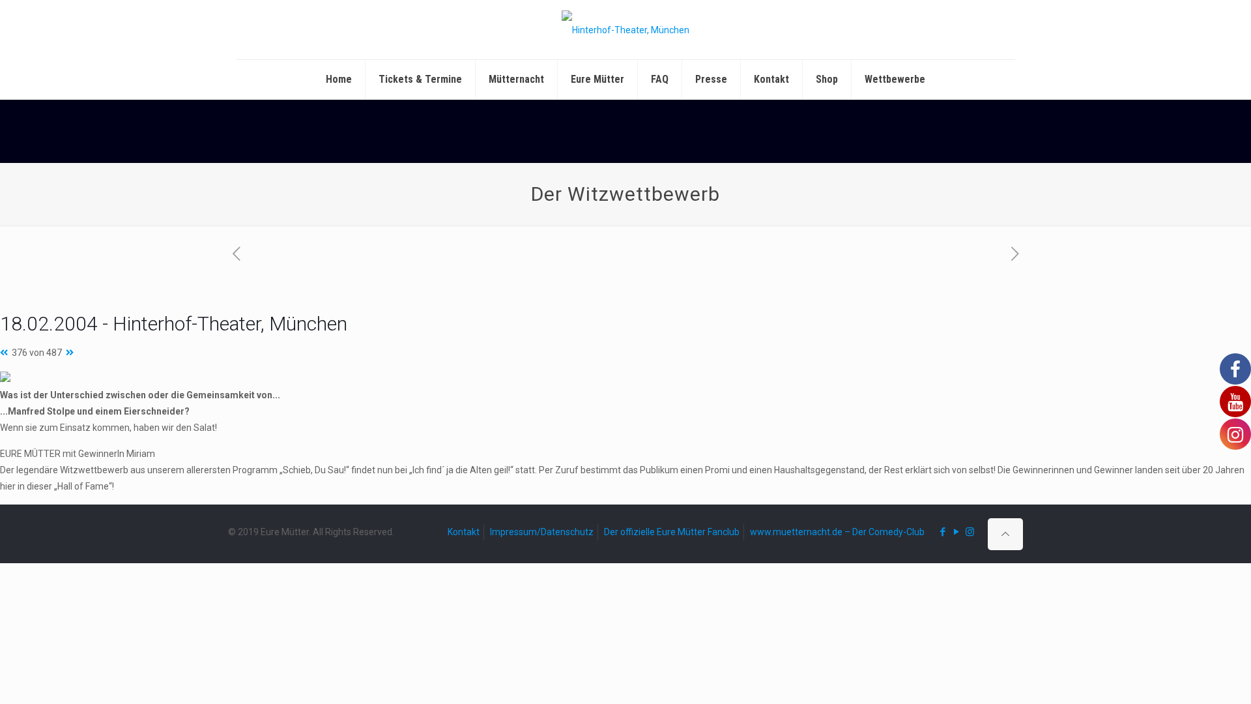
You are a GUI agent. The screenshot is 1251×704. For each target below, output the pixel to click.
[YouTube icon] (956, 532)
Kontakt (464, 532)
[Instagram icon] (970, 532)
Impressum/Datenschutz (542, 532)
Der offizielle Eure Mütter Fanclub (672, 532)
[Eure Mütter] (625, 29)
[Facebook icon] (942, 532)
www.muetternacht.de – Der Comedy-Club (837, 532)
